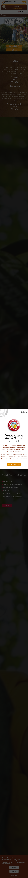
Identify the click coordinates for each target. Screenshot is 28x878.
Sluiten (23, 412)
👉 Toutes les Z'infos (14, 464)
